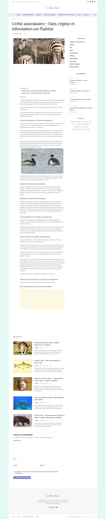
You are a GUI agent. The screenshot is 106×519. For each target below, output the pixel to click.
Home (18, 14)
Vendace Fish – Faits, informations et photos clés (36, 93)
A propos (17, 1)
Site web (42, 465)
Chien (71, 50)
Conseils (86, 14)
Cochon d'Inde (74, 53)
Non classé (73, 61)
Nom (15, 458)
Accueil (12, 1)
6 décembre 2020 (44, 420)
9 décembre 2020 (44, 347)
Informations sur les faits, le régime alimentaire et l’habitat (39, 90)
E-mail (15, 465)
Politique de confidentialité (27, 1)
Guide (79, 14)
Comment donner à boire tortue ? (81, 99)
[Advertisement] (39, 76)
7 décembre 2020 (44, 402)
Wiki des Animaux (28, 14)
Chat (71, 47)
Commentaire (17, 440)
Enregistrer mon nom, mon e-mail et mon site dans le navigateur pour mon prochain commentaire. (36, 472)
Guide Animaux (74, 58)
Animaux (38, 14)
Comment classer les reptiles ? (80, 91)
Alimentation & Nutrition (66, 14)
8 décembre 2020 (44, 383)
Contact (36, 1)
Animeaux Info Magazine (74, 516)
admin (37, 347)
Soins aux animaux (49, 14)
